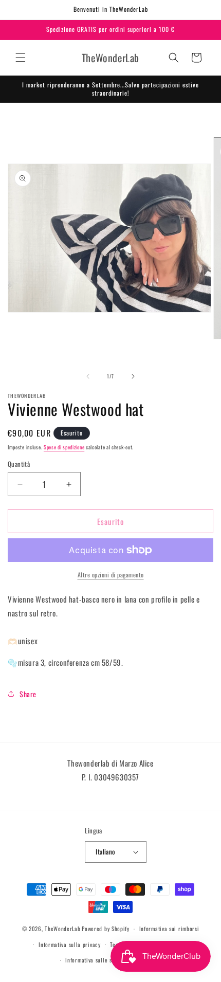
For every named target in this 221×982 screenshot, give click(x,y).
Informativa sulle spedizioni (100, 960)
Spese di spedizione (64, 447)
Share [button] (28, 693)
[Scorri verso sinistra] (88, 376)
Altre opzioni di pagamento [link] (111, 574)
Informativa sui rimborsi (169, 928)
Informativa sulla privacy (70, 944)
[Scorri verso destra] (133, 376)
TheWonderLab (62, 928)
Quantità (19, 464)
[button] (20, 57)
